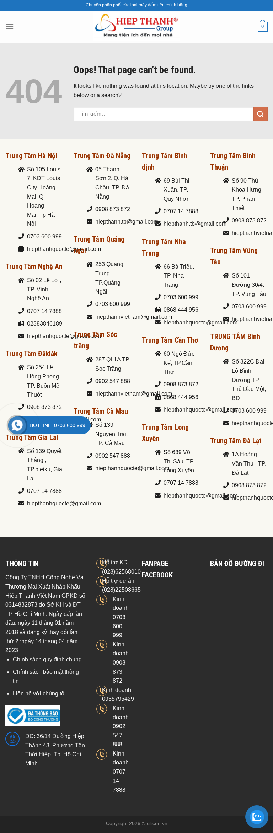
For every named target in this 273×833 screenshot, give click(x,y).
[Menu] (9, 26)
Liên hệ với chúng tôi (39, 693)
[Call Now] (17, 425)
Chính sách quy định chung (47, 659)
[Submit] (260, 114)
